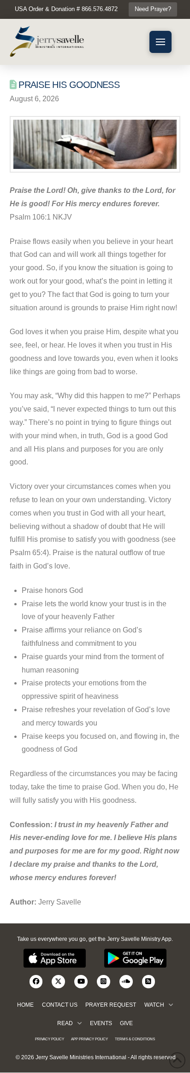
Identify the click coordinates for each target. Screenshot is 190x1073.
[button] (160, 42)
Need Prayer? (153, 9)
